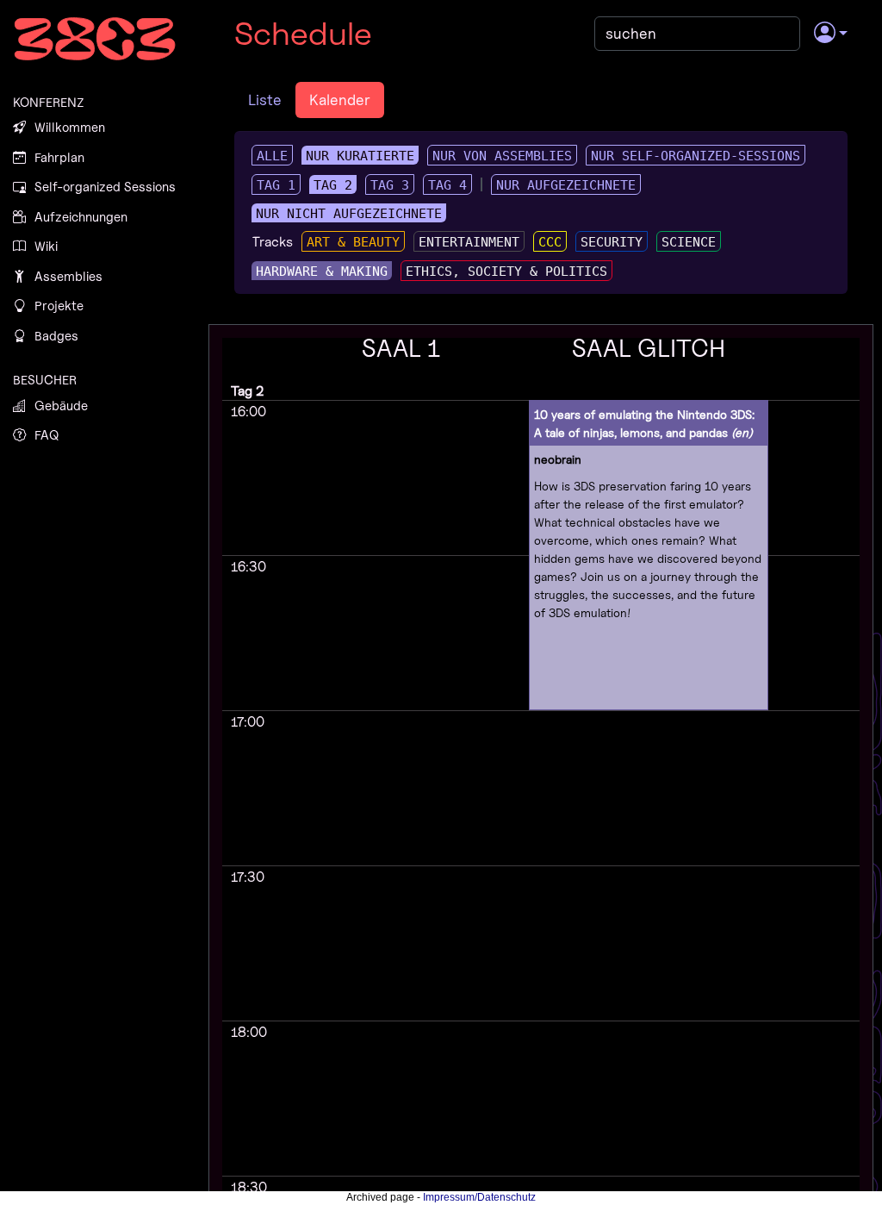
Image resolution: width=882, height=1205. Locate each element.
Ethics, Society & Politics (506, 271)
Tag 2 (333, 185)
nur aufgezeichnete (566, 185)
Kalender (339, 100)
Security (612, 242)
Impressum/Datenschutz (479, 1197)
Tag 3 (389, 185)
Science (689, 242)
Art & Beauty (353, 242)
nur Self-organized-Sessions (695, 156)
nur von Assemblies (502, 156)
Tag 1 (276, 185)
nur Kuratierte (360, 156)
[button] (831, 33)
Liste (265, 100)
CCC (550, 242)
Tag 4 (447, 185)
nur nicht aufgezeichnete (349, 214)
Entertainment (469, 242)
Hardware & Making (322, 271)
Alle (272, 156)
